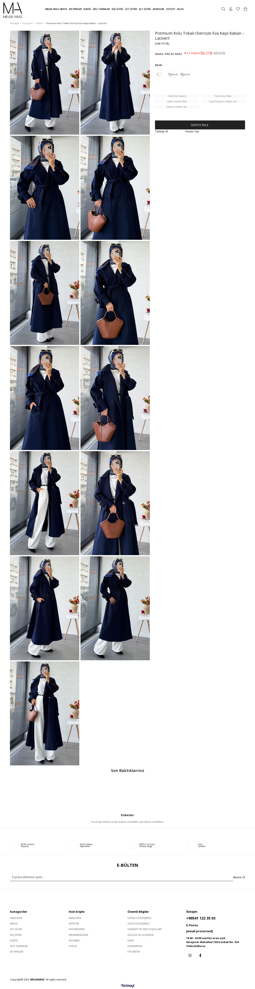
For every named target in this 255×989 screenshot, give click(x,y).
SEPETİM (74, 923)
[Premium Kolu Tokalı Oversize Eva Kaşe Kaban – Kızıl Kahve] (161, 74)
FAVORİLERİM (77, 929)
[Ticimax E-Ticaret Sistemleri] (128, 986)
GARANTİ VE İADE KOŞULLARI (145, 929)
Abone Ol (239, 877)
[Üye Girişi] (230, 9)
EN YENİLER (16, 951)
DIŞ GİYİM (16, 935)
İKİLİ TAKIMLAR (18, 946)
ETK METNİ (134, 951)
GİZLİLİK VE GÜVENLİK (141, 935)
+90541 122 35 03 (200, 918)
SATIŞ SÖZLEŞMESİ (139, 923)
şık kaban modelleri (151, 822)
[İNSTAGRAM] (190, 955)
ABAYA (14, 923)
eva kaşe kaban (100, 822)
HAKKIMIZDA (135, 946)
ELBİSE (14, 940)
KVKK (131, 940)
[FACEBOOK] (200, 955)
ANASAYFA (16, 918)
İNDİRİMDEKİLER (78, 935)
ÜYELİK (73, 946)
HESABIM (74, 940)
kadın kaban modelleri (125, 822)
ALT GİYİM (16, 929)
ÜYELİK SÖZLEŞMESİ (139, 918)
